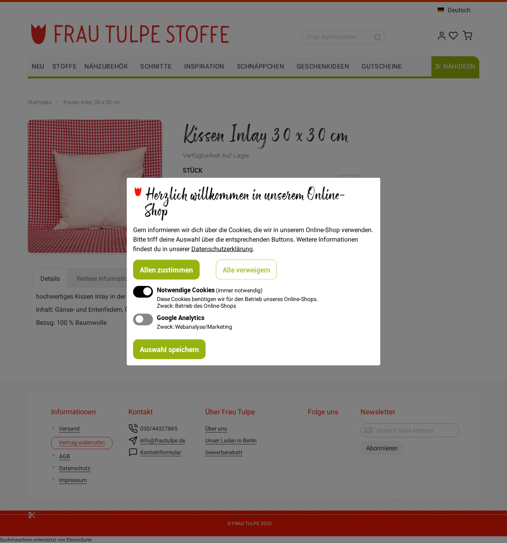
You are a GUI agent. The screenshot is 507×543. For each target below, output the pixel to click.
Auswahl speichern (169, 349)
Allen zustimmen (166, 269)
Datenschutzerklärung (222, 248)
